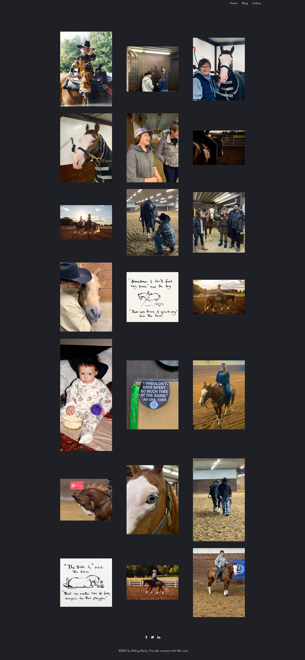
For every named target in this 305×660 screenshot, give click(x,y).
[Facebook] (146, 637)
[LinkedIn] (159, 637)
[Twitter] (152, 637)
